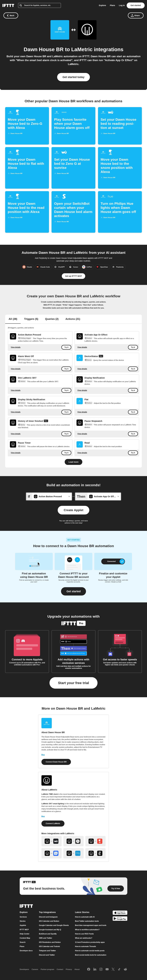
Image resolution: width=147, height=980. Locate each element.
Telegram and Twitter (47, 951)
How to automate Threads (85, 946)
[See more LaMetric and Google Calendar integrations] (51, 853)
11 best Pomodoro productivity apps (90, 942)
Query (89, 360)
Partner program (47, 969)
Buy (43, 755)
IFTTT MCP (24, 930)
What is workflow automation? (87, 930)
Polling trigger (25, 338)
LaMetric (82, 49)
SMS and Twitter (45, 938)
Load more (73, 462)
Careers (35, 969)
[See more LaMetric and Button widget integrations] (95, 841)
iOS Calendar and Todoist (49, 946)
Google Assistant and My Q (50, 930)
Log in (122, 5)
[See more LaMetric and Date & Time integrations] (73, 841)
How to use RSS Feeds (84, 934)
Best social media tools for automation (90, 955)
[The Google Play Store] (120, 918)
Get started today (73, 77)
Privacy (69, 969)
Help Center (24, 934)
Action (89, 338)
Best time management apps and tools (90, 925)
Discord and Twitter (47, 955)
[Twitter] (113, 969)
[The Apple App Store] (120, 913)
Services (23, 917)
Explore (102, 5)
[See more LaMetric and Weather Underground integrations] (51, 841)
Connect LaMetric (53, 823)
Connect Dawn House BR (56, 762)
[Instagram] (101, 969)
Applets (23, 925)
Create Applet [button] (73, 510)
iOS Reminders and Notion (50, 942)
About (77, 969)
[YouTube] (107, 969)
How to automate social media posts (89, 951)
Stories (23, 921)
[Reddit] (125, 969)
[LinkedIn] (95, 969)
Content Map (25, 938)
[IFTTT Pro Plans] (101, 356)
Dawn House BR (44, 49)
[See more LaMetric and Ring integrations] (73, 853)
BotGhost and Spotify (48, 934)
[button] (73, 591)
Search (23, 942)
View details (15, 347)
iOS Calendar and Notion (49, 921)
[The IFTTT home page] (8, 5)
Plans (112, 5)
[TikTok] (119, 969)
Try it (66, 347)
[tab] (13, 319)
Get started (136, 5)
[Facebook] (89, 969)
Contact (60, 969)
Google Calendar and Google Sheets (54, 925)
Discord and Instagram (48, 917)
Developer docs (26, 951)
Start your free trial (73, 683)
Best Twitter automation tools (87, 921)
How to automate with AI (85, 917)
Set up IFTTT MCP (73, 276)
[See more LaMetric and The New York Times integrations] (95, 853)
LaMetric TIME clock (49, 794)
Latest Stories (82, 912)
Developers (24, 969)
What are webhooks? (83, 938)
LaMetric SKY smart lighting (52, 804)
